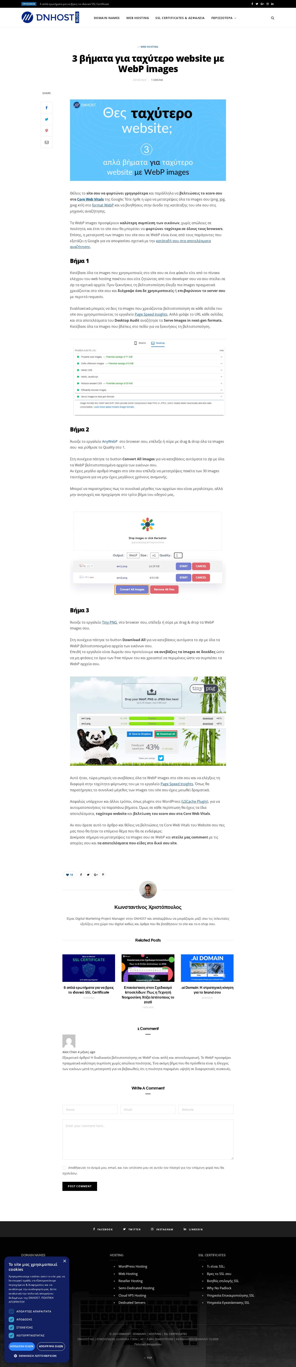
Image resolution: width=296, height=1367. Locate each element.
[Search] (273, 18)
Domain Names (107, 18)
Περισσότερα (222, 18)
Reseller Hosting (131, 1281)
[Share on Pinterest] (103, 874)
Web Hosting (137, 18)
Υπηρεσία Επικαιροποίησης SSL (230, 1295)
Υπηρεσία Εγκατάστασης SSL (228, 1302)
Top (149, 1358)
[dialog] (36, 1310)
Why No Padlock (219, 1288)
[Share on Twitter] (46, 119)
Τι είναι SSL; (216, 1266)
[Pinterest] (46, 130)
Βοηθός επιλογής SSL (223, 1281)
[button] (37, 1356)
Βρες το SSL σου (219, 1273)
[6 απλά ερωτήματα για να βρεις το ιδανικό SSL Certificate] (88, 968)
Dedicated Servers (132, 1302)
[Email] (46, 142)
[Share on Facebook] (46, 108)
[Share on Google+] (95, 874)
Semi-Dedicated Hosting (136, 1288)
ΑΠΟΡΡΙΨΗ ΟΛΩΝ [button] (51, 1346)
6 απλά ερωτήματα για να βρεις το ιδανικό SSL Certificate (74, 4)
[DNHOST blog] (50, 18)
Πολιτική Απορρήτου (148, 1344)
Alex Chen (69, 1052)
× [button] (64, 1261)
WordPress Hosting (133, 1266)
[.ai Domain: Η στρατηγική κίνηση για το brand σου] (207, 968)
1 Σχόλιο (157, 79)
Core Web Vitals (90, 199)
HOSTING (155, 1334)
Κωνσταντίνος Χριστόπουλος (147, 907)
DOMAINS (139, 1334)
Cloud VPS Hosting (132, 1295)
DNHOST (125, 1334)
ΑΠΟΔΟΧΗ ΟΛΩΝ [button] (21, 1346)
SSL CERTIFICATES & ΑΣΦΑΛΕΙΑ (180, 18)
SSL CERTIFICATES (175, 1334)
